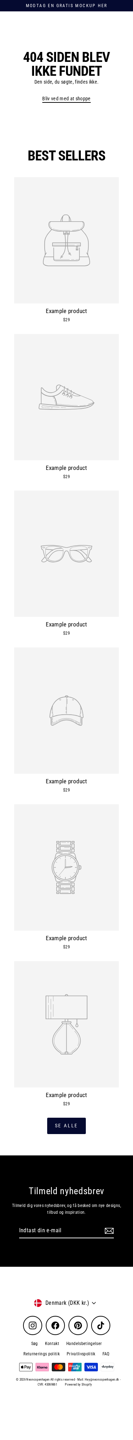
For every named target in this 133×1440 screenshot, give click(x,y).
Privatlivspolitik (81, 1353)
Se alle (66, 1125)
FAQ (106, 1353)
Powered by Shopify (78, 1384)
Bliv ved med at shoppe (66, 98)
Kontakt (52, 1343)
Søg (34, 1343)
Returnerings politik (41, 1353)
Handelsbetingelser (84, 1343)
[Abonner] (108, 1231)
